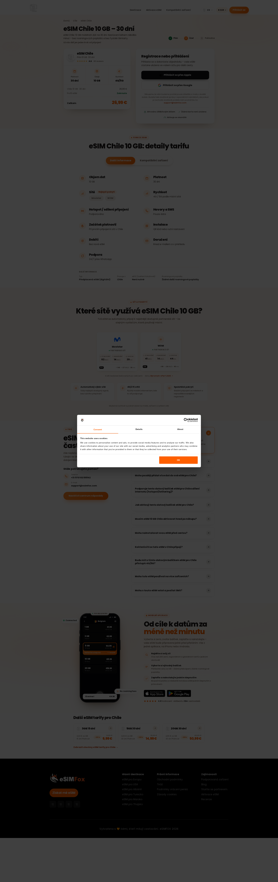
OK (178, 460)
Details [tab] (139, 429)
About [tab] (180, 429)
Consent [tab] (98, 429)
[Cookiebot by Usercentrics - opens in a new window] (186, 420)
